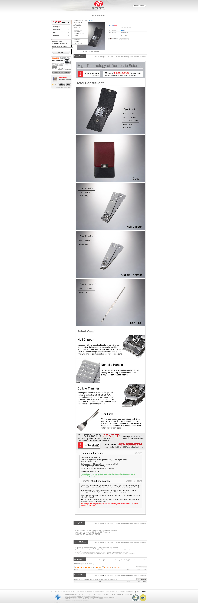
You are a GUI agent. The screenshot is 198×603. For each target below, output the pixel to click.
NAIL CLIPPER (78, 30)
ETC (75, 37)
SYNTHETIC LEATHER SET (76, 25)
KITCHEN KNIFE (78, 43)
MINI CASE (77, 27)
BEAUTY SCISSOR (79, 34)
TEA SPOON (77, 40)
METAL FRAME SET (79, 22)
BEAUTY (76, 41)
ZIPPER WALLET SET (80, 21)
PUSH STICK (77, 32)
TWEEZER (76, 35)
